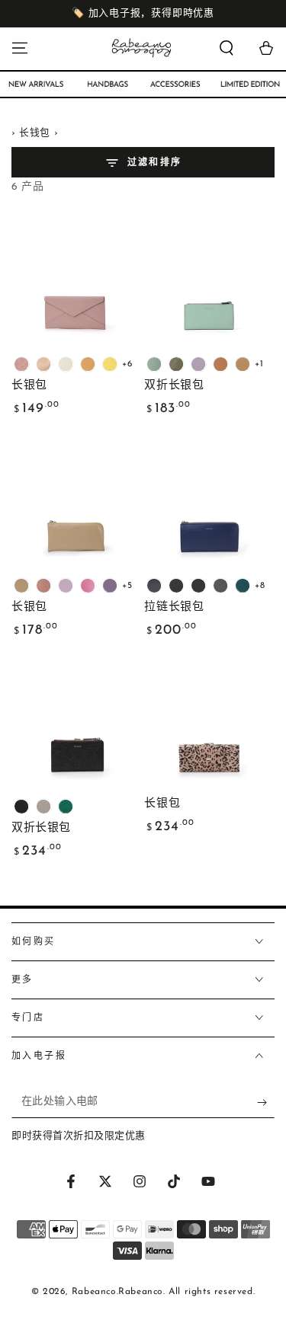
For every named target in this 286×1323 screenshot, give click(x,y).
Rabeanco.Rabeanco (117, 1291)
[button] (226, 48)
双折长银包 (174, 385)
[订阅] (266, 1103)
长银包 (29, 385)
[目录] (20, 48)
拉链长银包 (174, 607)
